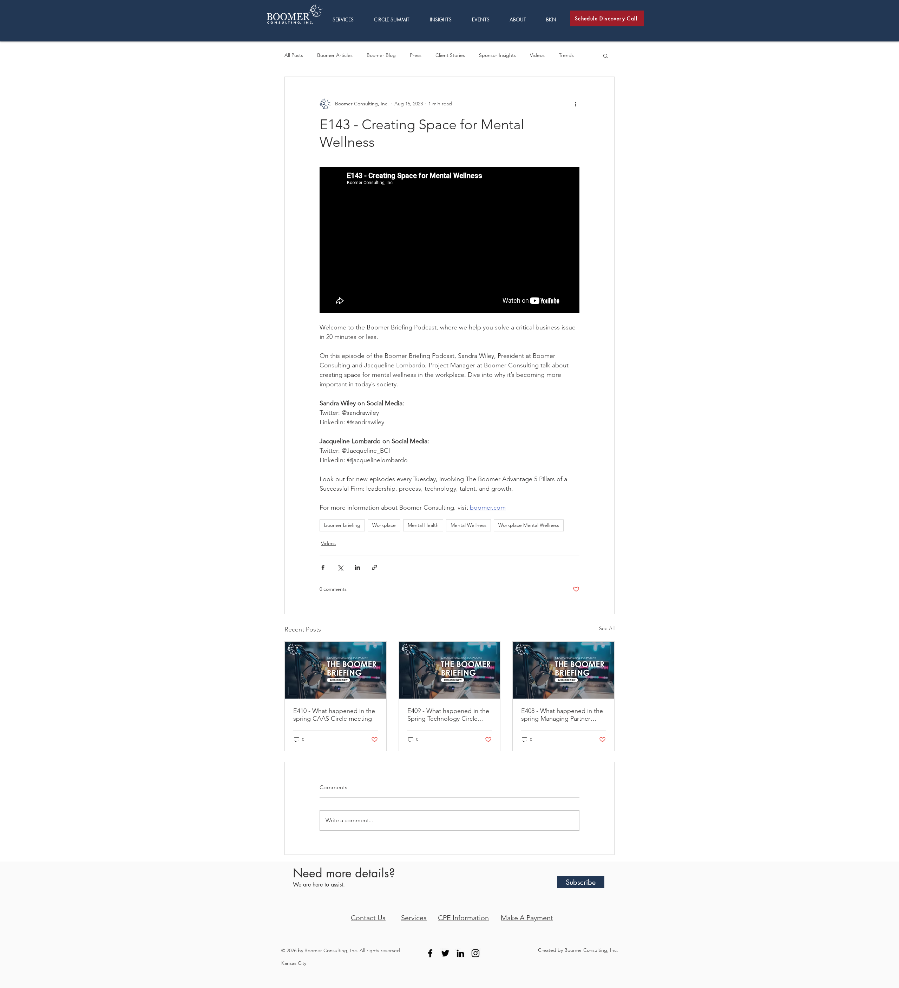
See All (607, 628)
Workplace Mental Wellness (528, 525)
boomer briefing (342, 525)
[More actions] (575, 103)
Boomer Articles (335, 55)
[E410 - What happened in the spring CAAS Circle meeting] (335, 670)
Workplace (384, 525)
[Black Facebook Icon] (430, 953)
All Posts (293, 55)
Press (415, 55)
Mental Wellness (468, 525)
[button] (446, 19)
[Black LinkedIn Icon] (460, 953)
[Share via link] (374, 567)
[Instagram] (475, 953)
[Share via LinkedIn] (357, 567)
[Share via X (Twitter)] (340, 567)
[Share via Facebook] (323, 567)
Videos (537, 55)
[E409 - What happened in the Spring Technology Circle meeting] (449, 670)
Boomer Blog (381, 55)
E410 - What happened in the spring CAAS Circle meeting (334, 714)
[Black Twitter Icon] (445, 953)
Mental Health (423, 525)
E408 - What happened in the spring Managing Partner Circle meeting (562, 714)
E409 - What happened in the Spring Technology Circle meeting (448, 714)
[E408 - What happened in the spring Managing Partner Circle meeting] (563, 670)
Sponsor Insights (497, 55)
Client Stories (450, 55)
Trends (566, 55)
